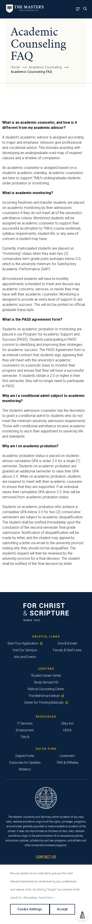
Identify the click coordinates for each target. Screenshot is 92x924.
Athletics (25, 769)
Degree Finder (24, 756)
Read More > (46, 897)
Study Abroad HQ (46, 682)
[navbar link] (79, 9)
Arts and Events (25, 657)
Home (15, 67)
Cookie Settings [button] (29, 909)
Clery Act (67, 723)
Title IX (24, 737)
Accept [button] (62, 909)
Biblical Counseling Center (46, 689)
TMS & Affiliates (67, 762)
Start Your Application (22, 643)
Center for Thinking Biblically (44, 702)
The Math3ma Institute (44, 696)
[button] (82, 915)
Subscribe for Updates (25, 762)
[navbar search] (86, 9)
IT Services (25, 723)
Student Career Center (46, 675)
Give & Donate (67, 643)
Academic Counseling (45, 67)
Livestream (67, 756)
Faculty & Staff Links (67, 650)
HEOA (67, 730)
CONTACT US (46, 857)
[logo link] (24, 11)
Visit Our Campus (25, 650)
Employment (25, 730)
